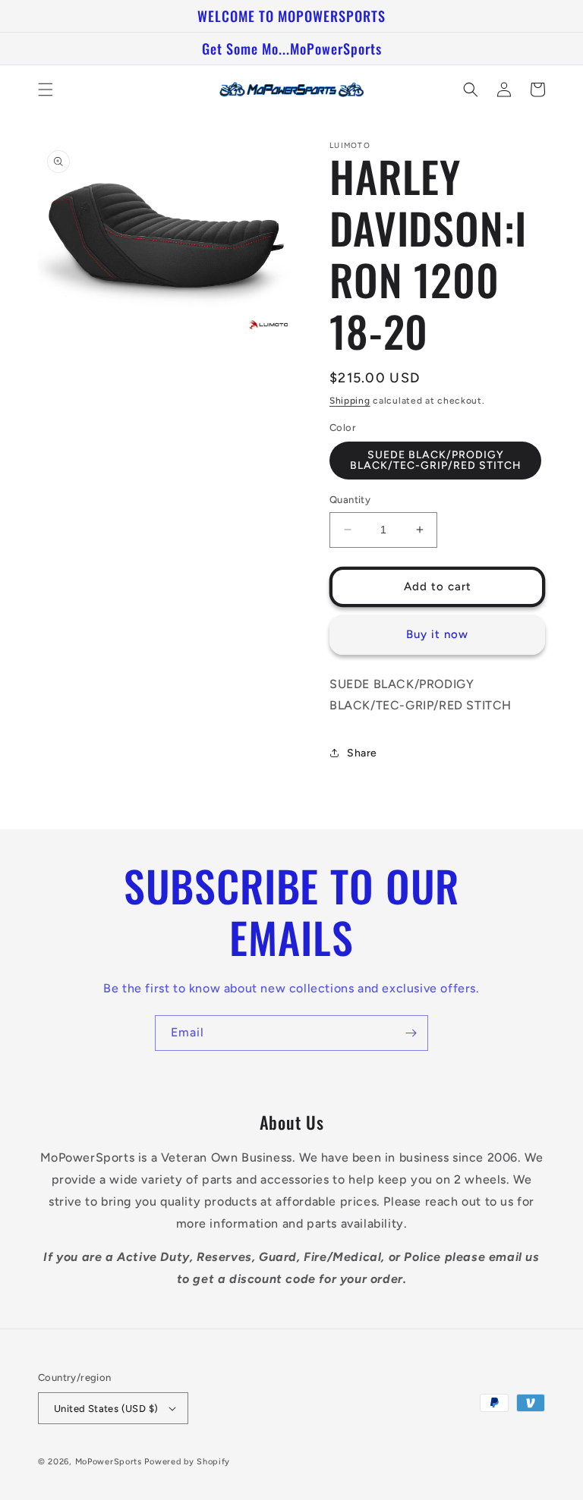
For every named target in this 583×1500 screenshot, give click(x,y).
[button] (45, 89)
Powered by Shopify (187, 1462)
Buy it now (437, 634)
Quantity (349, 499)
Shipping (349, 400)
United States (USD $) (106, 1408)
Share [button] (362, 753)
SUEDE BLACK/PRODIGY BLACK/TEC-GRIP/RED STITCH (436, 460)
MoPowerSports (108, 1462)
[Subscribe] (410, 1033)
